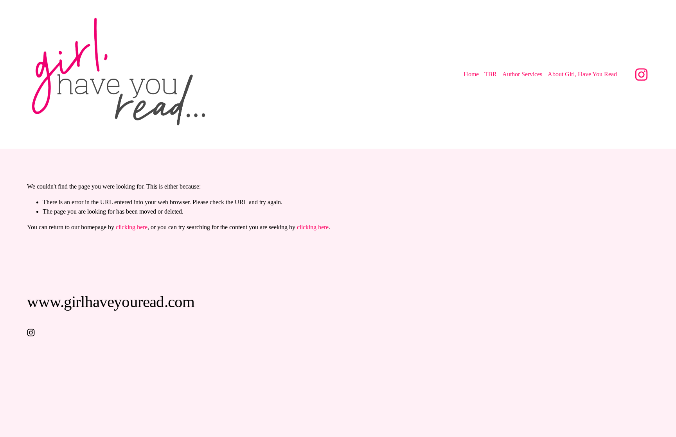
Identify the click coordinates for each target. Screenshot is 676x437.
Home (471, 74)
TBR (490, 74)
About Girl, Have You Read (582, 74)
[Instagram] (641, 74)
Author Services (522, 74)
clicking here (131, 227)
